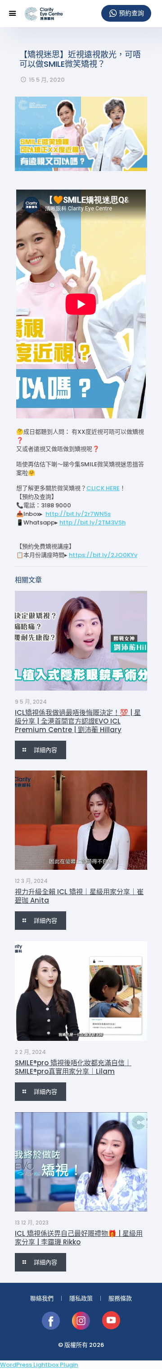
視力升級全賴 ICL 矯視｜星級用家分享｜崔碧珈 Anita (79, 896)
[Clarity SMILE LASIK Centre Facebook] (51, 1327)
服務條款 (120, 1298)
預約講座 (126, 13)
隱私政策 (81, 1298)
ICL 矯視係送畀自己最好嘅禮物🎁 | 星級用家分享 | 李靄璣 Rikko (79, 1238)
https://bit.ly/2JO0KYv (103, 555)
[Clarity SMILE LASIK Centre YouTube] (111, 1327)
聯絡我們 (42, 1298)
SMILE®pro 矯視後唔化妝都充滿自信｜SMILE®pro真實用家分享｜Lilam (73, 1067)
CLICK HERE (103, 488)
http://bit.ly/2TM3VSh (92, 522)
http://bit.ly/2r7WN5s (78, 514)
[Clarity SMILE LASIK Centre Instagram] (81, 1327)
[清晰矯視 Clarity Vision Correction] (43, 13)
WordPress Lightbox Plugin (39, 1364)
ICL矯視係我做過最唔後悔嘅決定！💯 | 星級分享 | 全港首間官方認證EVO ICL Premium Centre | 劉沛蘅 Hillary (78, 721)
